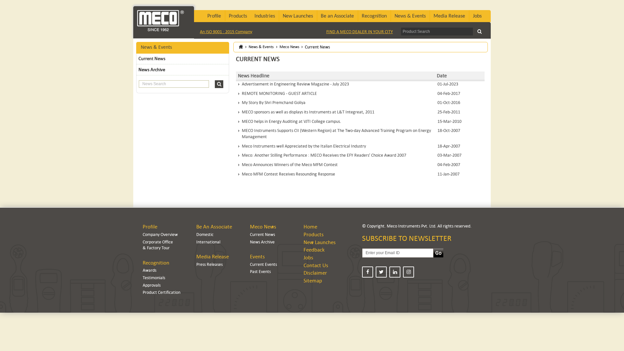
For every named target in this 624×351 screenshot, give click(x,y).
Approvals (152, 285)
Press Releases (209, 264)
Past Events (260, 271)
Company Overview (160, 234)
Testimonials (154, 277)
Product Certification (161, 292)
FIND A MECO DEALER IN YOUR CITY (359, 31)
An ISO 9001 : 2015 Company (226, 31)
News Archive (151, 69)
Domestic (205, 234)
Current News (151, 58)
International (208, 242)
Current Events (263, 264)
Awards (149, 270)
